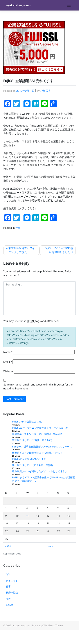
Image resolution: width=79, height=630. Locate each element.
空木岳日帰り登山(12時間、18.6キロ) (32, 440)
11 (27, 515)
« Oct (8, 546)
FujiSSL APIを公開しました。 (28, 421)
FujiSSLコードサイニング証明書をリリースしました (40, 427)
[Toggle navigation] (68, 5)
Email (7, 361)
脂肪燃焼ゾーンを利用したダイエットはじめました (40, 471)
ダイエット (12, 580)
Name (8, 352)
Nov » (50, 546)
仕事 (18, 227)
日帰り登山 (12, 592)
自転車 (9, 605)
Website (8, 371)
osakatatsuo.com (18, 5)
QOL (8, 574)
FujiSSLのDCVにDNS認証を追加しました (59, 250)
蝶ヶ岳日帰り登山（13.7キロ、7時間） (33, 465)
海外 (8, 598)
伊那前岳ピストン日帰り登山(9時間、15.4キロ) (37, 434)
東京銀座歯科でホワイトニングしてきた (20, 250)
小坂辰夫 (45, 90)
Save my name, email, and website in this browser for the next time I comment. (38, 386)
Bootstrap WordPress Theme (47, 625)
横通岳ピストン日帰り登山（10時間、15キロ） (37, 452)
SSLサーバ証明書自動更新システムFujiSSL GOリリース (42, 446)
